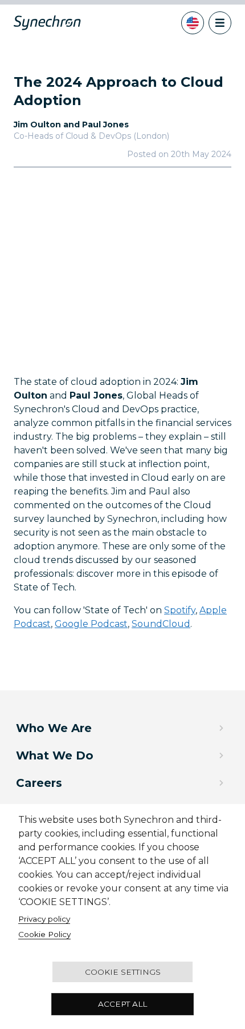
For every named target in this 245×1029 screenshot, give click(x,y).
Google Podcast (91, 623)
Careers (39, 783)
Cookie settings (123, 971)
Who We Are (54, 728)
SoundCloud (161, 623)
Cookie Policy (44, 934)
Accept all (122, 1003)
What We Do (54, 755)
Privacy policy (44, 918)
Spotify (179, 610)
